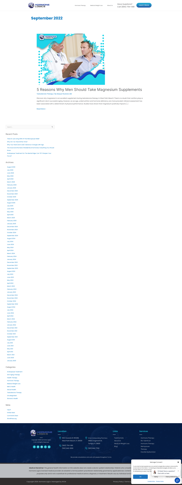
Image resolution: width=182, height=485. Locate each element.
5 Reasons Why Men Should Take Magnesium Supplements (89, 89)
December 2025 (12, 191)
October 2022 (11, 301)
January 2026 (11, 188)
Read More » (41, 109)
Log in (9, 410)
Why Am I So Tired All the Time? (17, 142)
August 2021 (11, 340)
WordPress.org (11, 418)
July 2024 (10, 241)
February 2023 (11, 289)
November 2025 (12, 194)
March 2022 (11, 319)
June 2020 (10, 358)
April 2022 (10, 316)
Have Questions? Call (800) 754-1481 (126, 5)
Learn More (144, 5)
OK (140, 477)
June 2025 (10, 209)
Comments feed (12, 416)
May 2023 (10, 280)
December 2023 (12, 262)
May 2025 (10, 212)
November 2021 (12, 331)
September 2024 (12, 235)
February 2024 (11, 256)
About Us (110, 5)
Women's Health (12, 398)
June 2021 (10, 346)
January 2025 (11, 224)
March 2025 (11, 218)
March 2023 (11, 286)
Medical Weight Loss (13, 384)
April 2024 (10, 250)
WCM (64, 482)
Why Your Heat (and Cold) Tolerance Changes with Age (25, 145)
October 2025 (11, 197)
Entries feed (11, 413)
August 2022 (11, 307)
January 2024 (11, 259)
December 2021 (12, 328)
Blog (116, 446)
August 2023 (11, 271)
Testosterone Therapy (45, 94)
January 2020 (11, 361)
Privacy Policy (118, 482)
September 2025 (12, 200)
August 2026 (11, 167)
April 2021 (10, 352)
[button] (178, 462)
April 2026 (10, 179)
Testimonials (119, 438)
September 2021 (12, 337)
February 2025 (11, 221)
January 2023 (11, 292)
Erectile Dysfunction (148, 452)
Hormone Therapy (13, 381)
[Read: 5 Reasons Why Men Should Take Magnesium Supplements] (71, 59)
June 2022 (10, 313)
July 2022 (10, 310)
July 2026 (10, 170)
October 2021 (11, 334)
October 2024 (11, 232)
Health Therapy (12, 378)
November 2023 (12, 265)
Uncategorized (12, 395)
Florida (109, 457)
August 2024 (11, 238)
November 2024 (12, 230)
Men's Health (11, 387)
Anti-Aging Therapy (13, 375)
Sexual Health (11, 390)
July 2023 (10, 274)
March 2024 (11, 253)
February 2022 (11, 322)
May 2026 (10, 176)
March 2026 (11, 182)
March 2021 (10, 355)
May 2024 (10, 247)
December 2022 (12, 295)
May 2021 (10, 349)
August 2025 (11, 203)
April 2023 (10, 283)
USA (35, 442)
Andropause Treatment (14, 372)
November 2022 (12, 298)
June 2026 (10, 173)
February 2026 (11, 185)
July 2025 (10, 206)
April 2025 (10, 215)
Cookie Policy (151, 481)
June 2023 (10, 277)
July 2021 (10, 343)
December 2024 (12, 227)
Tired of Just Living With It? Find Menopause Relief (23, 139)
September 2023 (12, 268)
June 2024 (10, 244)
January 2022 (11, 325)
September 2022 (12, 304)
